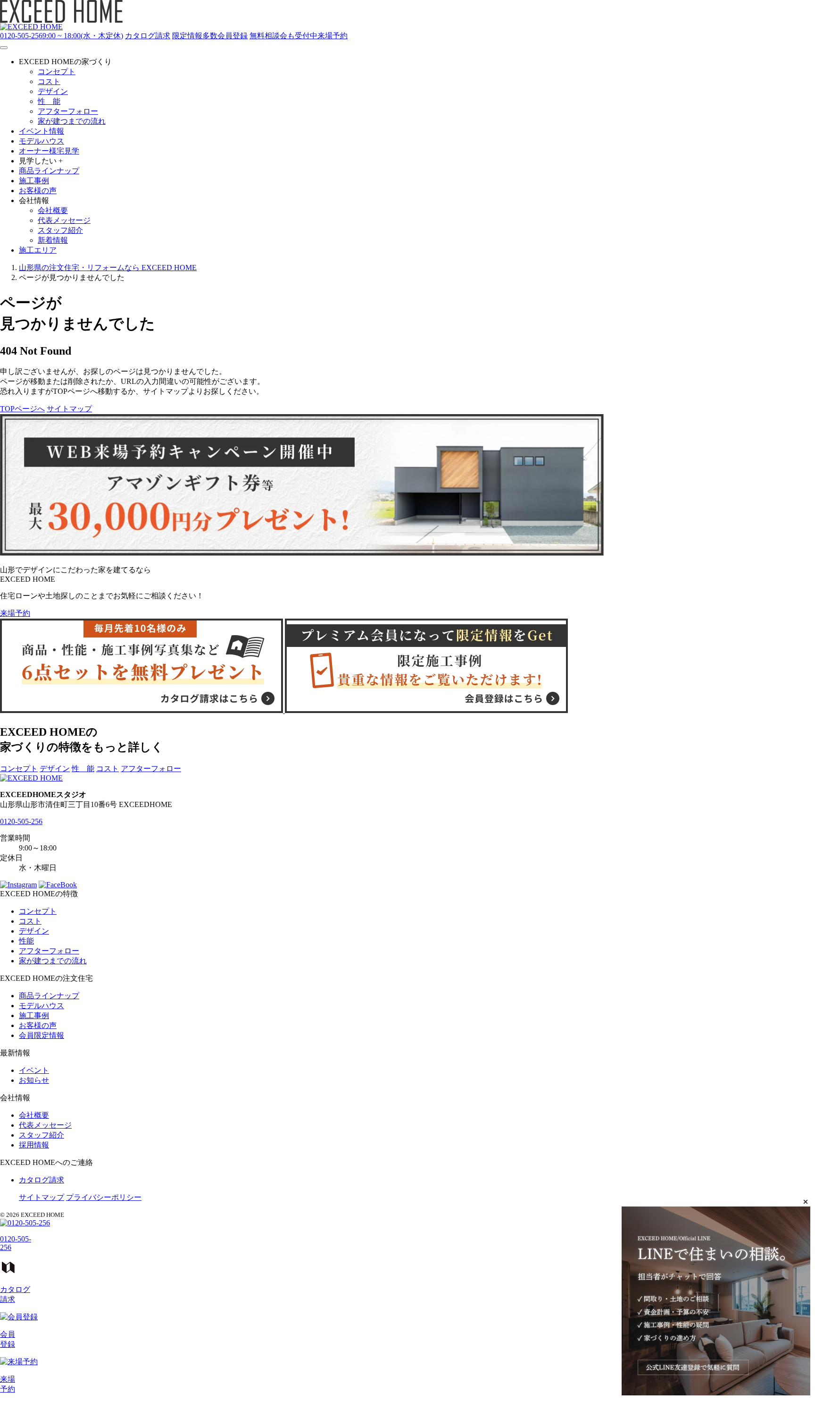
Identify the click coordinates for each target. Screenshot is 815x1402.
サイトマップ (69, 409)
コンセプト (19, 769)
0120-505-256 (21, 821)
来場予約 (15, 613)
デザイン (55, 769)
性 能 (83, 769)
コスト (107, 769)
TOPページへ (22, 409)
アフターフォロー (151, 769)
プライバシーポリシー (103, 1197)
